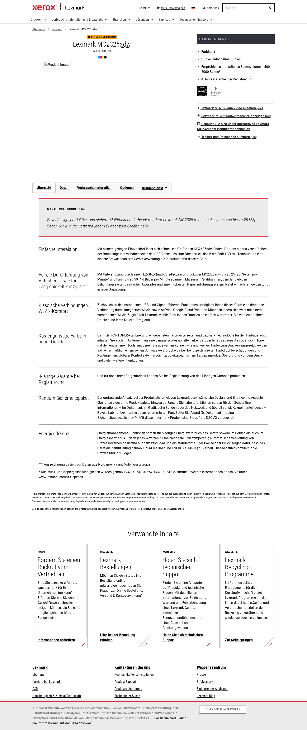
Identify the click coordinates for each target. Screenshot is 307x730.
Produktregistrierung (128, 689)
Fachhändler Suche (127, 696)
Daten (64, 188)
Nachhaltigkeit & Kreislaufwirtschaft (56, 696)
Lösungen (142, 20)
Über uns (38, 675)
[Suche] (270, 8)
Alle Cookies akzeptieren (223, 709)
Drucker (36, 20)
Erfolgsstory (205, 682)
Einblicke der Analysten (212, 689)
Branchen (119, 20)
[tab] (43, 188)
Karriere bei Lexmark (46, 682)
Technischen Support (194, 20)
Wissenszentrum (211, 667)
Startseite (58, 6)
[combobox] (248, 7)
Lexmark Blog (206, 696)
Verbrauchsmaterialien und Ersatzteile (77, 20)
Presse (201, 675)
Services (164, 20)
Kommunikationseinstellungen (134, 675)
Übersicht (44, 188)
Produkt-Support (125, 682)
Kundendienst (152, 188)
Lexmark (40, 667)
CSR (35, 689)
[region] (153, 715)
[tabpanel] (153, 340)
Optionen (127, 188)
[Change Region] (194, 8)
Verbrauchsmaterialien (94, 188)
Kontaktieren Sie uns (132, 667)
